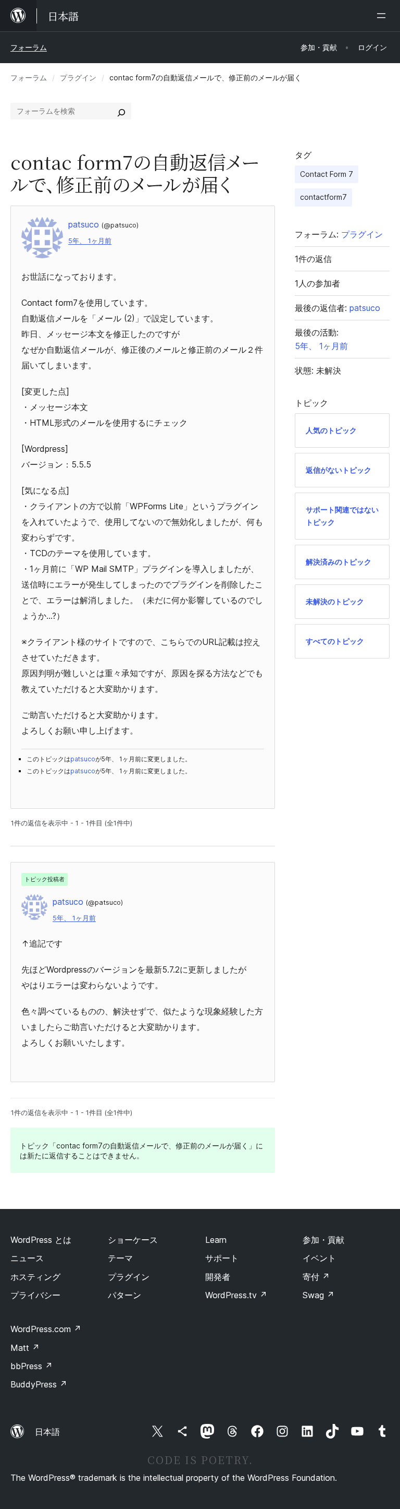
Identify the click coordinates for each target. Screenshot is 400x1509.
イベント (319, 1258)
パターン (124, 1295)
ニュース (27, 1258)
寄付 (316, 1277)
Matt (25, 1348)
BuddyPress (38, 1384)
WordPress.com (45, 1329)
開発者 (217, 1277)
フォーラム (28, 47)
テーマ (120, 1258)
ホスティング (35, 1277)
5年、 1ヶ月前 (89, 241)
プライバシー (35, 1295)
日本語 (47, 1432)
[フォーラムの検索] (121, 111)
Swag (318, 1295)
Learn (216, 1240)
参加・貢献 (323, 1240)
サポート (222, 1258)
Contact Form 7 (326, 174)
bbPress (31, 1366)
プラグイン (78, 77)
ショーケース (133, 1240)
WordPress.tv (236, 1295)
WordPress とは (40, 1240)
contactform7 (323, 197)
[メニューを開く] (383, 15)
